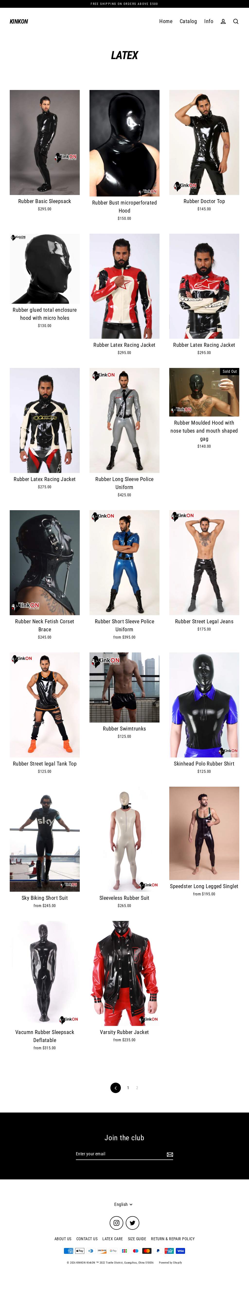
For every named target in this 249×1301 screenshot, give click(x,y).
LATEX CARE (112, 1239)
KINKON (19, 21)
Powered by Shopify (170, 1262)
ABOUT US (62, 1239)
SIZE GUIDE (137, 1239)
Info (208, 21)
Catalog (188, 21)
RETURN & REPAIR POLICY (173, 1239)
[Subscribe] (169, 1154)
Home (165, 21)
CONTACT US (87, 1239)
